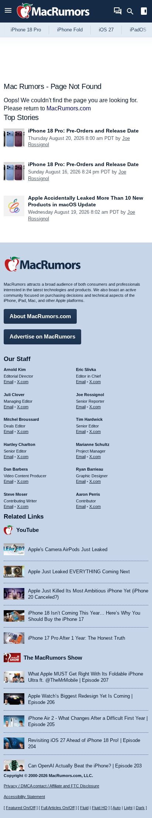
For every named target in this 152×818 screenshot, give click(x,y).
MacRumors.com (68, 108)
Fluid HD (99, 807)
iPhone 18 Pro (26, 29)
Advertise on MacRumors (42, 336)
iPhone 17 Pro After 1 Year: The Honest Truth (76, 638)
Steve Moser (15, 494)
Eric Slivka (86, 369)
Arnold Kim (15, 369)
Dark (140, 807)
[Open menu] (8, 11)
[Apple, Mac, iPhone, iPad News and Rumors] (53, 19)
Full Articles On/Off (58, 807)
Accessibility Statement (24, 796)
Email (8, 381)
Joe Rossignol (90, 394)
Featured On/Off (20, 807)
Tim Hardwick (89, 419)
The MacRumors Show (53, 657)
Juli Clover (14, 394)
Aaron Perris (88, 494)
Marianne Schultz (93, 444)
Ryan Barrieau (89, 469)
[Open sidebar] (143, 12)
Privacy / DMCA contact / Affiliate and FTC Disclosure (51, 786)
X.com (22, 381)
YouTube (27, 530)
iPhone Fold (70, 29)
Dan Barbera (16, 469)
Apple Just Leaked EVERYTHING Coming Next (79, 571)
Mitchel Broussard (21, 419)
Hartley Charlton (19, 444)
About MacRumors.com (40, 316)
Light (128, 807)
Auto (117, 807)
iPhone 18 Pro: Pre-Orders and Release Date (83, 131)
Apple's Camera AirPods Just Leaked (67, 549)
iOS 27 (106, 29)
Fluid (84, 807)
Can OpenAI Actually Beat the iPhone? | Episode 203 (85, 766)
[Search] (132, 11)
